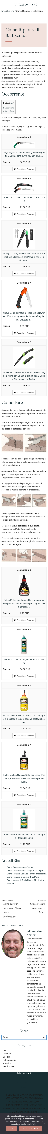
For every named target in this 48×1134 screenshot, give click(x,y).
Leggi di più (30, 1129)
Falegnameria (9, 1060)
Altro (5, 1050)
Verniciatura (8, 1066)
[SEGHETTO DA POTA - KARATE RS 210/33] (24, 185)
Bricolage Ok (25, 5)
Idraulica (7, 1063)
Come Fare (8, 111)
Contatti (24, 1078)
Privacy (24, 1087)
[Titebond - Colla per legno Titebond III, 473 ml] (24, 636)
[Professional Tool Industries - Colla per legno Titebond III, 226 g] (24, 811)
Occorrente (8, 108)
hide (11, 103)
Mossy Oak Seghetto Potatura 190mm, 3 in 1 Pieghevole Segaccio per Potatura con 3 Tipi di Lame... (24, 257)
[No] (44, 1123)
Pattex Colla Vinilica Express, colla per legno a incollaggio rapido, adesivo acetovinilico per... (24, 718)
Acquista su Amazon (25, 169)
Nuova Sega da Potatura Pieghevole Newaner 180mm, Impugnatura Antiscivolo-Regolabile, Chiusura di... (24, 316)
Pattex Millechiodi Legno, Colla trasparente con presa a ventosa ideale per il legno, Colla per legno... (24, 603)
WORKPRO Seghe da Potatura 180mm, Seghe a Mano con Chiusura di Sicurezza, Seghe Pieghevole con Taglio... (24, 375)
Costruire (7, 1054)
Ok (11, 1129)
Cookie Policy (24, 1082)
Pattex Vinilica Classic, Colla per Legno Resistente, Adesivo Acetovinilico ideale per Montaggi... (24, 778)
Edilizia (6, 1057)
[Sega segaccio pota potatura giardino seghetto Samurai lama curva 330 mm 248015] (24, 143)
